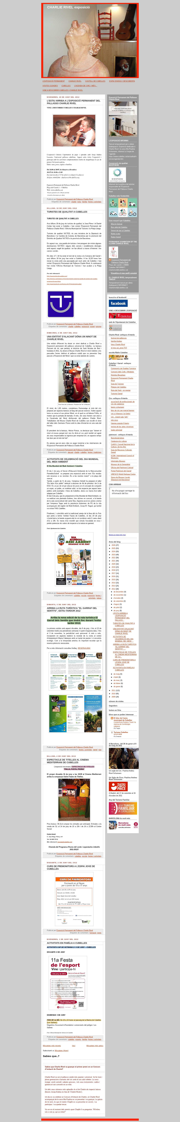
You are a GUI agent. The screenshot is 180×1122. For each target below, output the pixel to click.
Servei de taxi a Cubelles (120, 231)
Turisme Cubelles (121, 732)
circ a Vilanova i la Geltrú (120, 414)
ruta (99, 750)
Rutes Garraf (116, 237)
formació (93, 933)
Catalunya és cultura (119, 441)
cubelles (77, 326)
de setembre (119, 601)
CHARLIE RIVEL (75, 81)
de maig (117, 674)
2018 (114, 570)
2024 (114, 551)
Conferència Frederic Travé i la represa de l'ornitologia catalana (125, 724)
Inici (73, 1046)
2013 (114, 586)
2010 (114, 694)
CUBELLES (66, 86)
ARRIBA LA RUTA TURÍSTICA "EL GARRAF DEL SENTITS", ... (124, 647)
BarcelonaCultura (117, 438)
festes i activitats (94, 202)
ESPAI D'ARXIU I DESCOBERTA (122, 81)
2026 (114, 545)
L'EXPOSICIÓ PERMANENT (54, 81)
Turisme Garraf (116, 394)
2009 (114, 697)
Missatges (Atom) (61, 1051)
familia (84, 202)
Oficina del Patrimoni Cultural (122, 468)
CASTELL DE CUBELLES (95, 81)
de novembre (119, 595)
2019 (114, 567)
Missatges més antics (94, 1046)
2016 (114, 576)
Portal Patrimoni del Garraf (121, 471)
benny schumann (117, 407)
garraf (95, 750)
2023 (114, 555)
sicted (92, 326)
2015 (114, 580)
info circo (114, 420)
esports (78, 1039)
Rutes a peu (115, 234)
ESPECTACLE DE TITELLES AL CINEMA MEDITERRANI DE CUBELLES (68, 761)
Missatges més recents (52, 1046)
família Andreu (116, 341)
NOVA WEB (118, 734)
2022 (114, 558)
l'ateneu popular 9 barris (120, 423)
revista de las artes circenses (122, 427)
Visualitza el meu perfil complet (124, 273)
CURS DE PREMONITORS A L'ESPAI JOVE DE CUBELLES (124, 662)
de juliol (117, 607)
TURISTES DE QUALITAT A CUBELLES (67, 212)
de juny (117, 611)
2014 (114, 583)
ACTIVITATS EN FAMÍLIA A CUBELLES (67, 943)
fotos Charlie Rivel (118, 345)
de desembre (119, 592)
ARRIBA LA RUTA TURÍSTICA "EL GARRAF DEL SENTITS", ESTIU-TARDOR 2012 (72, 609)
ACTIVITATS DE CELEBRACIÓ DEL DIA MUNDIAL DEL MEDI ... (123, 639)
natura (99, 598)
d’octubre (117, 598)
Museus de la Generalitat (120, 464)
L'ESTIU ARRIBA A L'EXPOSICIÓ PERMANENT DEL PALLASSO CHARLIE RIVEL (73, 102)
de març (117, 680)
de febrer (117, 683)
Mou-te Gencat (116, 224)
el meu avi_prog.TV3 (119, 348)
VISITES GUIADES (50, 86)
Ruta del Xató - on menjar (120, 390)
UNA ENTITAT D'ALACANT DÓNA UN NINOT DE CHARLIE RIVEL (123, 631)
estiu (79, 202)
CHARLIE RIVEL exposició (68, 7)
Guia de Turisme (117, 384)
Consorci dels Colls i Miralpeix (122, 372)
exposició (85, 326)
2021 (114, 561)
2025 (114, 548)
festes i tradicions (94, 452)
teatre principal (116, 430)
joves (99, 933)
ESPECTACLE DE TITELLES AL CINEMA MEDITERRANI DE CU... (125, 654)
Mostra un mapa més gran (117, 535)
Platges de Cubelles (118, 387)
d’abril (116, 677)
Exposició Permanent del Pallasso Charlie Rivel (121, 261)
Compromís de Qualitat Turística (123, 368)
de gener (117, 686)
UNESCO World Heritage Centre (123, 474)
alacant (70, 452)
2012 (114, 589)
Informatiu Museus (118, 461)
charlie (73, 202)
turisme (98, 326)
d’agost (117, 604)
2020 (114, 564)
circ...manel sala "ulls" (119, 417)
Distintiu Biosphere (118, 375)
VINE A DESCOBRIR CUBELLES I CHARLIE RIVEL (63, 90)
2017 (114, 573)
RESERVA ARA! (84, 648)
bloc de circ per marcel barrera (122, 410)
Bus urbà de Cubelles (119, 227)
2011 (114, 690)
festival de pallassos (119, 338)
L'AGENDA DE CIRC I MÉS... (85, 86)
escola (83, 596)
